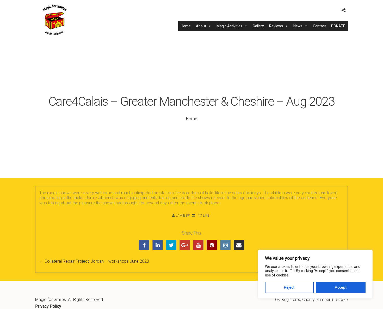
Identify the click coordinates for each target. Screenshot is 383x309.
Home (186, 26)
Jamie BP (183, 215)
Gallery (258, 26)
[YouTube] (198, 245)
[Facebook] (144, 245)
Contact (319, 26)
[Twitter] (171, 245)
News (297, 26)
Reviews (276, 26)
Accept (341, 287)
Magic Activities (229, 26)
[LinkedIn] (157, 245)
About (201, 26)
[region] (315, 274)
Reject (289, 287)
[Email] (239, 245)
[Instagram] (225, 245)
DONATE (338, 26)
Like (205, 215)
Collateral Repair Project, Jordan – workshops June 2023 (97, 261)
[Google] (185, 245)
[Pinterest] (212, 245)
